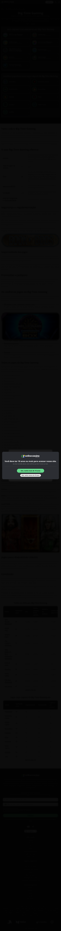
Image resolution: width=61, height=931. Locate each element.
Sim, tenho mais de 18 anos (30, 471)
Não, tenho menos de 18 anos (31, 475)
